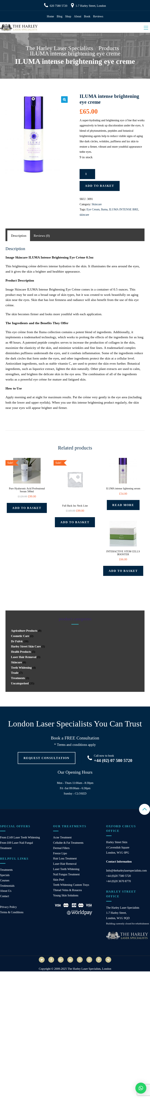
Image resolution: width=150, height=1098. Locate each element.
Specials (5, 875)
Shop (68, 16)
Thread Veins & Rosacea (67, 890)
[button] (64, 99)
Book (87, 16)
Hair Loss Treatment (65, 858)
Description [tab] (18, 235)
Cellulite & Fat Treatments (68, 842)
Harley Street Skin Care (26, 646)
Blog (59, 16)
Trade (14, 672)
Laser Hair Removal (23, 657)
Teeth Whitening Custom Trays (71, 884)
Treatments (18, 678)
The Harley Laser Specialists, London (89, 968)
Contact (4, 896)
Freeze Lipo (60, 853)
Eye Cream (93, 209)
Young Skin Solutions (65, 895)
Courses (4, 880)
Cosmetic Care (20, 636)
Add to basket (99, 185)
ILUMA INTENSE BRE (123, 209)
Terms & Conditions (11, 912)
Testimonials (7, 885)
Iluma (104, 209)
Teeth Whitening (21, 667)
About (77, 16)
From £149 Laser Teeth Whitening (20, 837)
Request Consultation (47, 758)
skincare (84, 214)
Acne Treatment (62, 837)
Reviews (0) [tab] (42, 235)
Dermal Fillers (61, 848)
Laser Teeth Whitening (66, 869)
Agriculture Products (24, 630)
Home (50, 16)
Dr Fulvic (17, 641)
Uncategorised (20, 683)
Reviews (98, 16)
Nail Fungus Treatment (66, 874)
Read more (123, 505)
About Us (5, 890)
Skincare (97, 204)
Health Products (21, 651)
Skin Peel (58, 879)
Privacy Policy (8, 906)
